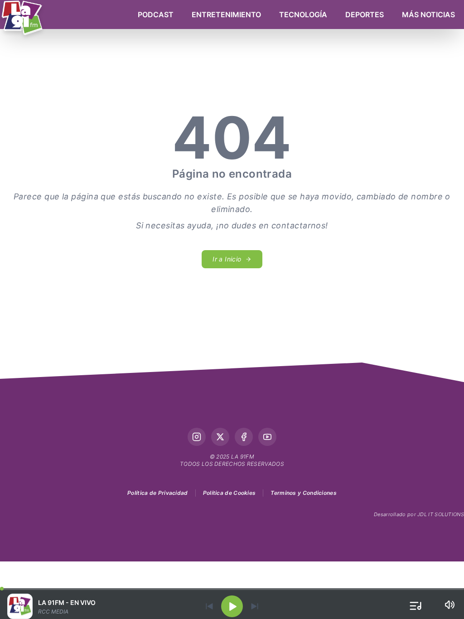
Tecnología (303, 14)
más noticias (428, 14)
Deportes (364, 14)
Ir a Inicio (227, 259)
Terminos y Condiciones (304, 492)
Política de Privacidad (157, 492)
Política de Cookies (229, 492)
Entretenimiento (226, 14)
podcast (156, 14)
